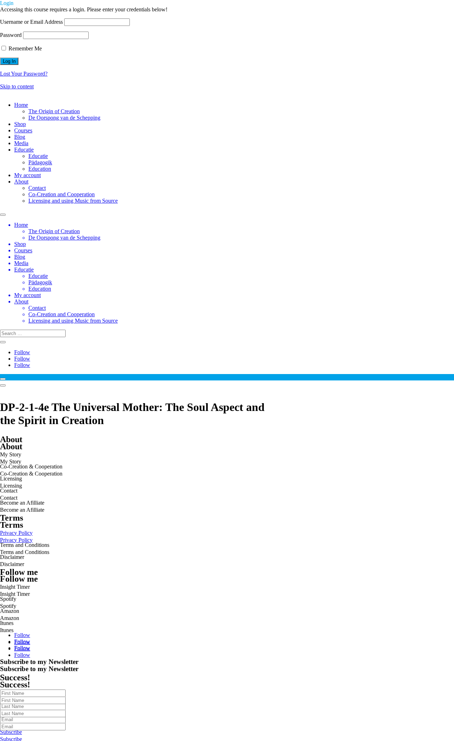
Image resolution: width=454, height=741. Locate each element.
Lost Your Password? (24, 74)
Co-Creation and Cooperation (61, 194)
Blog (19, 137)
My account (27, 175)
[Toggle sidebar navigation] (3, 379)
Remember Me (24, 48)
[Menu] (3, 385)
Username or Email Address (31, 22)
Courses (23, 130)
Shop (20, 124)
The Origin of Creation (54, 111)
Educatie (24, 150)
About (21, 182)
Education (39, 169)
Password (11, 35)
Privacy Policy (16, 540)
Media (21, 143)
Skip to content (17, 86)
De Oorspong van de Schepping (64, 118)
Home (21, 105)
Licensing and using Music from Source (73, 201)
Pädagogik (40, 162)
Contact (37, 188)
